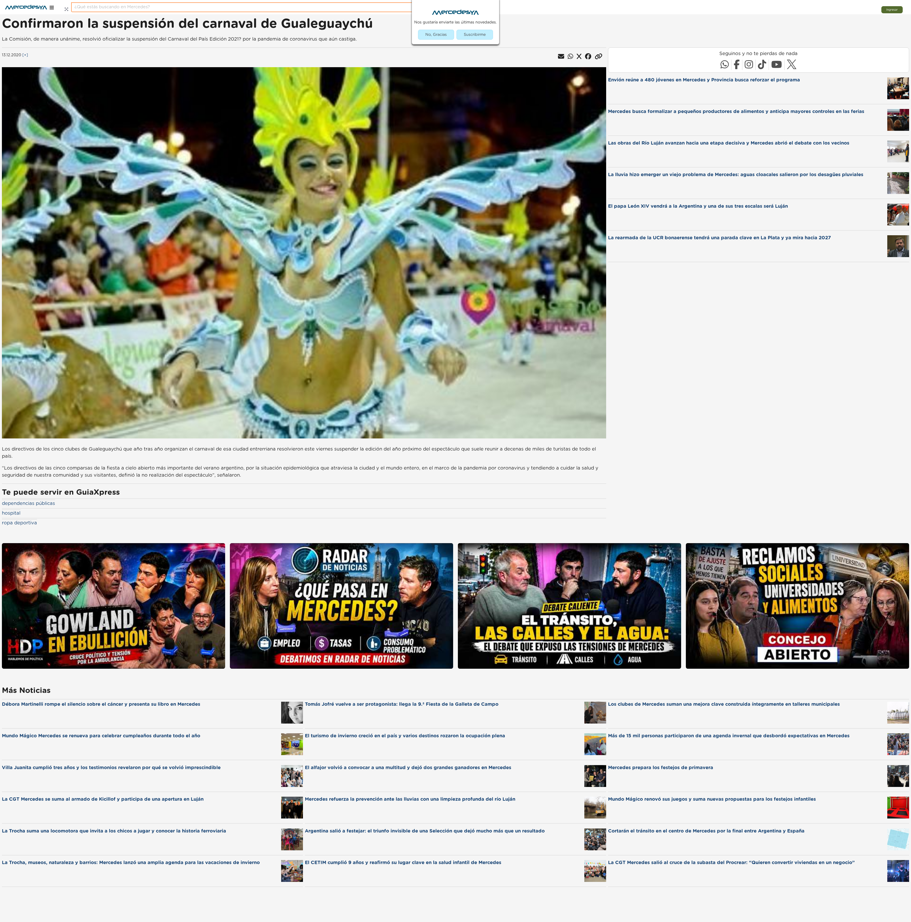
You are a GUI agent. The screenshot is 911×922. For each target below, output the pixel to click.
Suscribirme (475, 35)
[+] (25, 55)
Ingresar (892, 9)
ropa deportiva (19, 523)
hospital (11, 513)
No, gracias (436, 35)
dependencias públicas (28, 503)
